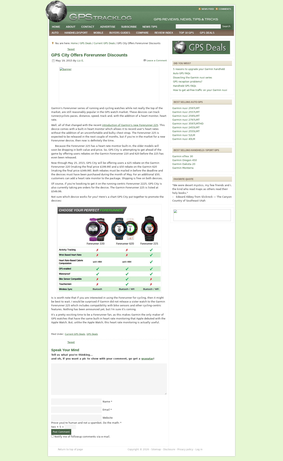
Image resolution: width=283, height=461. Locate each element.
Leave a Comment (157, 60)
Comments (225, 9)
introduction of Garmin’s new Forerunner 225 (130, 125)
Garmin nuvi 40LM (183, 139)
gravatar (147, 358)
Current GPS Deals (75, 334)
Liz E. (80, 60)
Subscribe (129, 26)
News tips (149, 26)
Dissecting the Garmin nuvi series (192, 77)
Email (106, 409)
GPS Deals (207, 32)
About (70, 26)
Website (108, 417)
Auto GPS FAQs (181, 73)
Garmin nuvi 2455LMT (186, 127)
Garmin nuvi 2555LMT (186, 131)
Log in (199, 449)
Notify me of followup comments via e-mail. (82, 436)
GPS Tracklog (141, 16)
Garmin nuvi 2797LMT (186, 119)
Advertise (107, 26)
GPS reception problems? (187, 81)
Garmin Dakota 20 (183, 164)
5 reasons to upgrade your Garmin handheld (199, 69)
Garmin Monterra (182, 167)
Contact (87, 26)
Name (106, 401)
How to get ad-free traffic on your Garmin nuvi (200, 90)
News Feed (208, 9)
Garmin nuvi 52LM (183, 135)
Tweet (71, 49)
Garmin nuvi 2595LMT (186, 115)
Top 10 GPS (186, 32)
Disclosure (169, 449)
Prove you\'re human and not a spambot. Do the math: (86, 422)
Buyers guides (119, 32)
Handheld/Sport (76, 32)
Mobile (98, 32)
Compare (142, 32)
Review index (164, 32)
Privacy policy (185, 449)
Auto (55, 32)
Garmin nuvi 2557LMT (186, 112)
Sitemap (156, 449)
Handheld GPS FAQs (184, 86)
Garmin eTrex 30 (182, 156)
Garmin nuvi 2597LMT (186, 108)
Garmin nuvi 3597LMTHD (187, 123)
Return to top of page (70, 449)
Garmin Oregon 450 (184, 160)
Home (56, 26)
